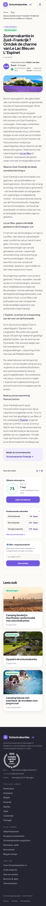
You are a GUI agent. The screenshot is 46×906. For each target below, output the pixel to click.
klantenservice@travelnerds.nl (20, 770)
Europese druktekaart (13, 836)
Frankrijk (7, 802)
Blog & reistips (10, 854)
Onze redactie (10, 869)
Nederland (8, 788)
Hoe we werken (10, 874)
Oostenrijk (8, 815)
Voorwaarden (25, 901)
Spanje (6, 806)
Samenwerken (10, 883)
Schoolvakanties (20, 4)
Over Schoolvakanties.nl (15, 865)
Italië (5, 811)
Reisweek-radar (11, 845)
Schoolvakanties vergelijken (16, 840)
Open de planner (23, 499)
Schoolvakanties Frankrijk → (19, 456)
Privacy (6, 901)
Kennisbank (9, 849)
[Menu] (40, 4)
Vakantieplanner (11, 831)
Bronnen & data (10, 879)
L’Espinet (23, 420)
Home (5, 12)
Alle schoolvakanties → (15, 534)
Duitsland (8, 793)
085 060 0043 (13, 774)
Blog (12, 12)
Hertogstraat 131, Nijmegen (18, 777)
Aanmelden (23, 563)
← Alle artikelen (10, 27)
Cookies (14, 901)
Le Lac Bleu (25, 153)
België (6, 797)
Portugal (7, 820)
